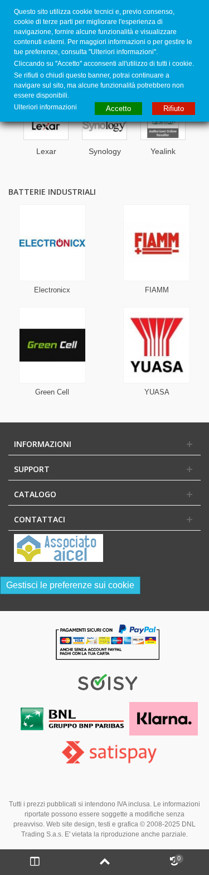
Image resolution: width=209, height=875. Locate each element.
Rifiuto (173, 108)
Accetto (118, 108)
